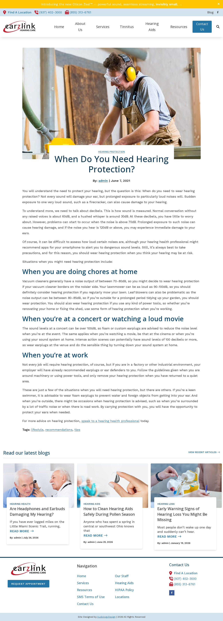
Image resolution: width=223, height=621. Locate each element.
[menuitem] (209, 12)
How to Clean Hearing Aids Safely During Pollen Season (109, 511)
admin (103, 180)
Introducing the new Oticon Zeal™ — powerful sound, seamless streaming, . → (111, 4)
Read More (19, 531)
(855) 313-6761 (80, 12)
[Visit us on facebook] (218, 12)
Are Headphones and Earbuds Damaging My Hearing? (37, 511)
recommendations (58, 429)
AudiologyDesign (106, 617)
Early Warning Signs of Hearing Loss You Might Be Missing (182, 514)
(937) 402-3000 (50, 12)
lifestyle (37, 429)
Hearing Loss (166, 504)
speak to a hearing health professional (110, 421)
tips (77, 429)
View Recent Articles (202, 452)
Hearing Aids (91, 504)
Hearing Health (20, 504)
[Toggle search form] (218, 26)
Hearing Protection (111, 151)
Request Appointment (28, 583)
